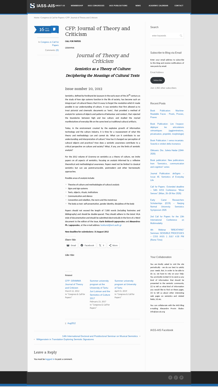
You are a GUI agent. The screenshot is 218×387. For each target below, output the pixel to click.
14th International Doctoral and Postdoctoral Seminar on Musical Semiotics (100, 336)
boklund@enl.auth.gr (111, 225)
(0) (57, 50)
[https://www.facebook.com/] (170, 378)
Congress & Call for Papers (52, 18)
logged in (50, 359)
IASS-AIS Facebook (161, 330)
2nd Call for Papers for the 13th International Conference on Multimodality (167, 219)
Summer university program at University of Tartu (125, 284)
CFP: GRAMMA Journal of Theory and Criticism (74, 284)
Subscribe (158, 80)
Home (36, 18)
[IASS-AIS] (45, 6)
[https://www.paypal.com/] (181, 378)
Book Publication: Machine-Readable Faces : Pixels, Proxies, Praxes (167, 114)
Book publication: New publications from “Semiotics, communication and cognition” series (167, 163)
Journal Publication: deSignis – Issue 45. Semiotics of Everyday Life (167, 176)
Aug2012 (72, 323)
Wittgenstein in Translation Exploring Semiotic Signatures (65, 339)
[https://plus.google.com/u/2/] (176, 378)
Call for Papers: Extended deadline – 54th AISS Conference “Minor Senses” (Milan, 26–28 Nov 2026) (167, 190)
